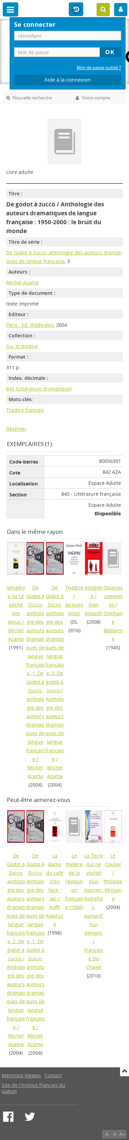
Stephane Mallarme (113, 626)
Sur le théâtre (22, 346)
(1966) (74, 881)
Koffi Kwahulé (54, 915)
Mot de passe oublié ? (99, 68)
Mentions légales (21, 1075)
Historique (76, 9)
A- (107, 1134)
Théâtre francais (25, 410)
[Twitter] (30, 1116)
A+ (122, 1134)
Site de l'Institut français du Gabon (33, 1088)
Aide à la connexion (67, 79)
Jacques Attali (74, 608)
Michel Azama (22, 282)
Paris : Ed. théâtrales (30, 325)
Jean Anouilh (94, 608)
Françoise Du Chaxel (93, 958)
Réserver (16, 428)
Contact (53, 1075)
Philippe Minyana (113, 890)
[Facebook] (8, 1116)
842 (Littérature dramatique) (39, 388)
